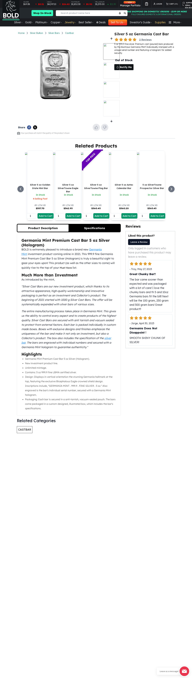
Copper (55, 22)
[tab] (43, 228)
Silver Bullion (36, 33)
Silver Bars (54, 33)
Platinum (40, 22)
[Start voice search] (119, 13)
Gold (28, 22)
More (176, 22)
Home (21, 33)
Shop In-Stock (42, 13)
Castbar (69, 33)
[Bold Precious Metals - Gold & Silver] (11, 10)
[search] (125, 13)
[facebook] (29, 127)
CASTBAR (24, 429)
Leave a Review (138, 242)
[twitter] (35, 127)
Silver (17, 22)
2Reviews (145, 39)
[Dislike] (104, 127)
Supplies (160, 22)
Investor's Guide (140, 22)
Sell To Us (117, 22)
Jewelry (69, 22)
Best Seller (85, 22)
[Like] (96, 127)
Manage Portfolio (130, 4)
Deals (102, 22)
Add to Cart (45, 215)
